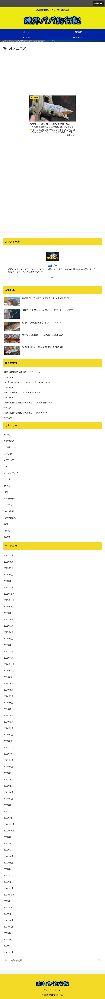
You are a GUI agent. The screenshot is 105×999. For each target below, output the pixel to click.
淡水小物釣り (10, 518)
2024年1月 (8, 735)
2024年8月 (8, 690)
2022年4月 (8, 869)
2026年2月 (8, 581)
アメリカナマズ (11, 447)
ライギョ (8, 505)
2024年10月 (9, 677)
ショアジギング (11, 473)
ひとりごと (9, 441)
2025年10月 (9, 607)
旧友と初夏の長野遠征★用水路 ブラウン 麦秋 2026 (28, 403)
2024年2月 (8, 728)
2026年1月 (8, 587)
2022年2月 (8, 882)
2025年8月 (8, 619)
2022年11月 (9, 824)
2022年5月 (8, 863)
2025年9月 (8, 613)
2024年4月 (8, 715)
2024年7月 (8, 696)
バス (6, 492)
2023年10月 (9, 754)
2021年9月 (8, 914)
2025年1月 (8, 658)
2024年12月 (9, 664)
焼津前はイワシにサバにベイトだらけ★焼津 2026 (27, 382)
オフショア (9, 460)
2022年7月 (8, 850)
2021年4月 (8, 946)
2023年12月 (9, 741)
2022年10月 (9, 831)
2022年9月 (8, 837)
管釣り (7, 537)
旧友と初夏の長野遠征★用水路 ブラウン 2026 (25, 413)
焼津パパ (52, 265)
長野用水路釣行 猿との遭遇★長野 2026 (22, 392)
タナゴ (7, 479)
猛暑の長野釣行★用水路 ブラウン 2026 (22, 372)
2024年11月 (9, 671)
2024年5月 (8, 709)
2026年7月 (8, 555)
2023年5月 (8, 786)
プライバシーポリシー (52, 990)
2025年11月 (9, 600)
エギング (8, 454)
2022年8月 (8, 843)
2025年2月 (8, 651)
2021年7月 (8, 927)
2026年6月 (8, 562)
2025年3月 (8, 645)
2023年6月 (8, 779)
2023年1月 (8, 811)
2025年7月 (8, 626)
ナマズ (7, 486)
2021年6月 (8, 933)
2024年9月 (8, 683)
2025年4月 (8, 639)
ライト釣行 (9, 511)
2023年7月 (8, 773)
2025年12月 (9, 594)
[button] (99, 960)
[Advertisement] (52, 72)
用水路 (7, 531)
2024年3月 (8, 722)
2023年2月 (8, 805)
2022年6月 (8, 856)
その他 (7, 435)
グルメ (7, 467)
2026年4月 (8, 575)
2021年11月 (9, 901)
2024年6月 (8, 703)
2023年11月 (9, 747)
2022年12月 (9, 818)
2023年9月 (8, 760)
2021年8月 (8, 920)
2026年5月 (8, 568)
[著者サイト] (52, 277)
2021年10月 (9, 908)
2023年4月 (8, 792)
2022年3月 (8, 875)
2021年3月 (8, 952)
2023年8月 (8, 767)
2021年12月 (9, 895)
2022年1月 (8, 888)
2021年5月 (8, 940)
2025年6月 (8, 632)
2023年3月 (8, 799)
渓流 (6, 524)
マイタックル (10, 499)
